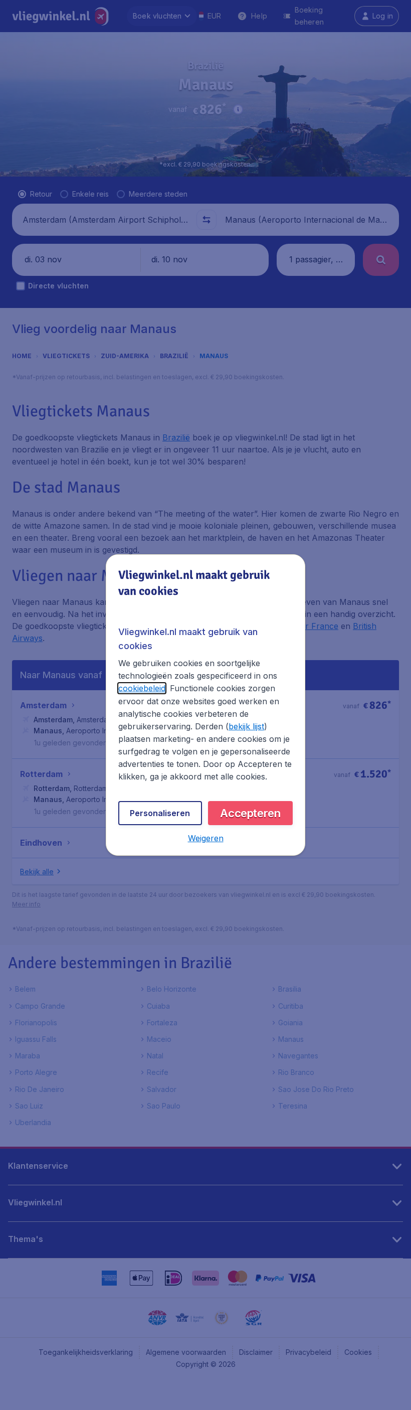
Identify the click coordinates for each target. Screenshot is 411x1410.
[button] (206, 838)
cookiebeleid (141, 688)
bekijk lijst (246, 726)
